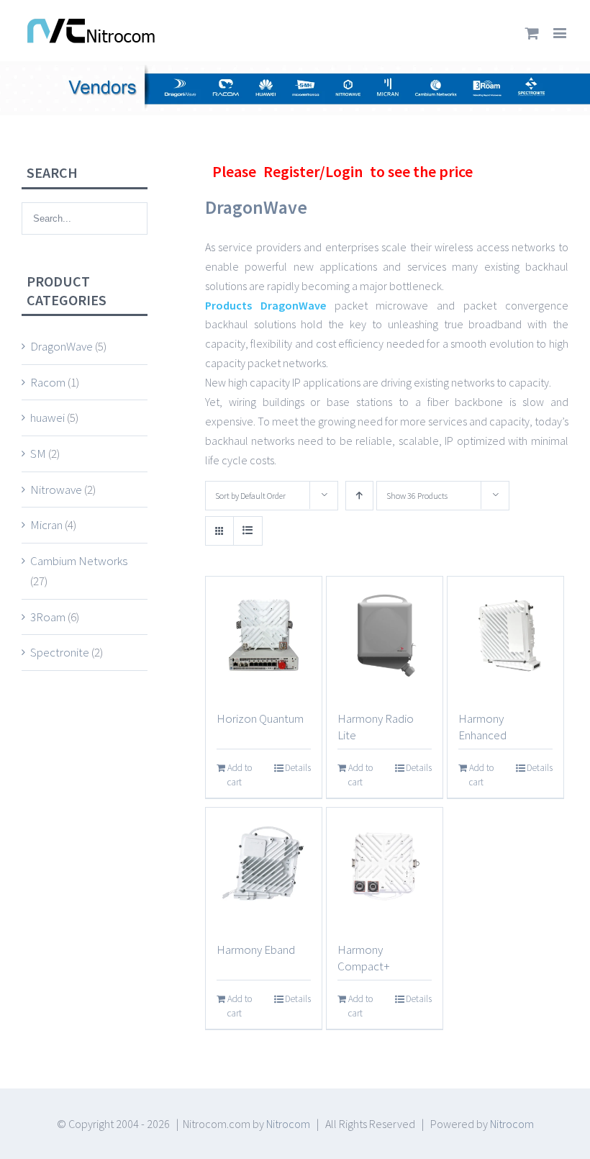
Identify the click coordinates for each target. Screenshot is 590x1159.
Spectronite (59, 652)
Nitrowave (56, 489)
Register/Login (313, 171)
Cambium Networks (78, 561)
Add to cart (239, 775)
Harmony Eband (256, 949)
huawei (47, 417)
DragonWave (61, 346)
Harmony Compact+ (363, 958)
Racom (47, 382)
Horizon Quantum (260, 718)
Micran (46, 525)
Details (298, 768)
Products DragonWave (265, 305)
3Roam (47, 617)
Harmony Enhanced (482, 727)
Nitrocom (288, 1124)
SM (38, 453)
